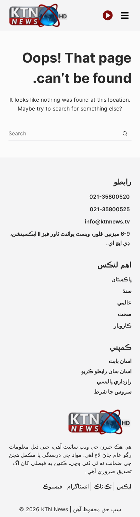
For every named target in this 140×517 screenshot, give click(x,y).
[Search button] (125, 133)
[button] (125, 15)
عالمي (124, 302)
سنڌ (127, 290)
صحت (125, 314)
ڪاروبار (123, 325)
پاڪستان (121, 279)
